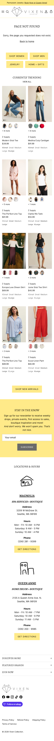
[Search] (9, 12)
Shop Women (16, 56)
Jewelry (15, 64)
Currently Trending (27, 77)
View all (27, 82)
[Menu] (3, 12)
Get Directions (27, 549)
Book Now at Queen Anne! (36, 3)
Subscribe (27, 447)
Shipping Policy (38, 720)
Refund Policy (23, 720)
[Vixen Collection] (27, 11)
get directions (27, 636)
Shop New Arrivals (26, 389)
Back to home (27, 41)
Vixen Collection (16, 732)
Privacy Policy (8, 720)
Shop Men (39, 56)
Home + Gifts (36, 64)
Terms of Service (9, 724)
